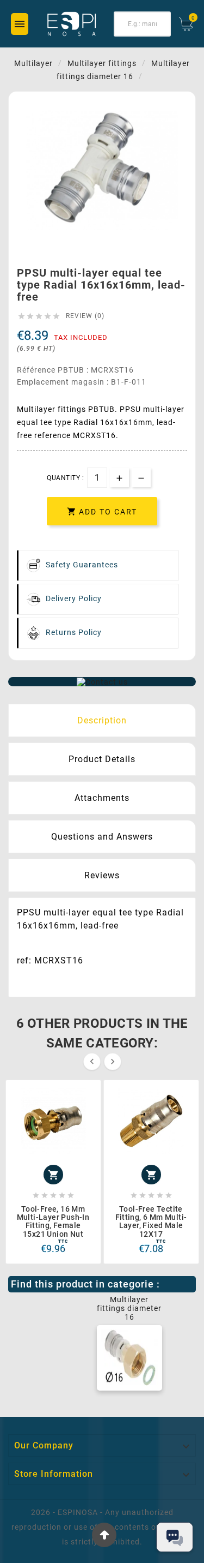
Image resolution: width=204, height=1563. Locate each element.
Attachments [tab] (102, 798)
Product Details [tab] (102, 759)
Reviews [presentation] (102, 875)
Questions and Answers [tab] (102, 836)
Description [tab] (102, 720)
